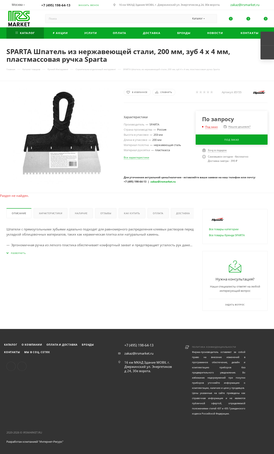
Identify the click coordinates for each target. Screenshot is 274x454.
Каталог (10, 344)
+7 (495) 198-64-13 (55, 5)
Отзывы (105, 213)
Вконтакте (11, 366)
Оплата (158, 213)
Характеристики (50, 213)
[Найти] (212, 18)
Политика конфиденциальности (214, 346)
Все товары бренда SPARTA (227, 235)
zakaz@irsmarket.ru (244, 5)
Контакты (12, 352)
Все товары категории (223, 229)
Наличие (81, 213)
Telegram (22, 366)
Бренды (88, 344)
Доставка (183, 213)
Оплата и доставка (62, 344)
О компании (32, 344)
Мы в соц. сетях (37, 352)
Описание (19, 213)
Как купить (132, 213)
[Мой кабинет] (266, 5)
